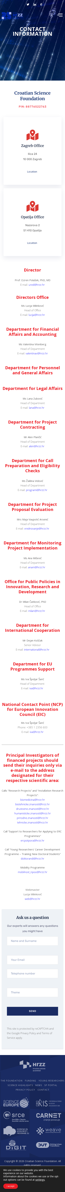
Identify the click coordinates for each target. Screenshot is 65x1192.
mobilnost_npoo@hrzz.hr (32, 872)
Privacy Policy (28, 1033)
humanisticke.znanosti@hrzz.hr (32, 813)
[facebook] (41, 4)
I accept (10, 1186)
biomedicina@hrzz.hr (32, 799)
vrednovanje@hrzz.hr (36, 528)
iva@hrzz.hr (36, 688)
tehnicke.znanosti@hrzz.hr (32, 822)
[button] (51, 15)
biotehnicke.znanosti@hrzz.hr (32, 804)
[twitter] (28, 4)
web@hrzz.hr (32, 899)
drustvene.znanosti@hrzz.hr (32, 808)
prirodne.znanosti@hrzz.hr (32, 818)
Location (32, 171)
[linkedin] (34, 4)
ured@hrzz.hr (37, 284)
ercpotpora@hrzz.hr (32, 840)
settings (40, 1179)
